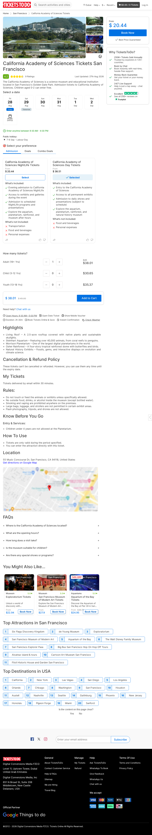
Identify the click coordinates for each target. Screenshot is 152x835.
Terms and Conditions (129, 762)
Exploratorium (101, 631)
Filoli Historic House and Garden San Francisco (38, 662)
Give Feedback (97, 773)
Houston (120, 688)
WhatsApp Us (96, 779)
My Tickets (80, 762)
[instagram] (45, 739)
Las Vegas (67, 680)
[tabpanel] (44, 37)
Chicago (39, 688)
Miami (68, 703)
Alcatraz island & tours (24, 655)
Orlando (16, 688)
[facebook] (32, 739)
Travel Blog (50, 790)
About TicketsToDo (54, 762)
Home (6, 13)
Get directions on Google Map (20, 462)
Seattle (62, 695)
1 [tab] (60, 56)
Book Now (127, 32)
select (25, 177)
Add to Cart (89, 298)
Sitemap (49, 779)
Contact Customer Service (57, 768)
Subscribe (120, 739)
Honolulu (17, 703)
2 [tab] (66, 56)
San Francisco (20, 13)
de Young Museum (69, 631)
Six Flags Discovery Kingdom (28, 631)
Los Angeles (120, 680)
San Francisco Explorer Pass (27, 647)
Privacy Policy (126, 768)
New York (42, 680)
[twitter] (39, 739)
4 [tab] (75, 56)
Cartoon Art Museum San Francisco (71, 655)
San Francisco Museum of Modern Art (33, 639)
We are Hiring (51, 784)
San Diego (93, 680)
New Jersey (135, 695)
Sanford (90, 703)
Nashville (39, 695)
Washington (64, 688)
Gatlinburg (86, 695)
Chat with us (23, 309)
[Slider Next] (83, 37)
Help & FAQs (51, 773)
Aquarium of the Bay (79, 639)
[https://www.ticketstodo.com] (17, 5)
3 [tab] (71, 56)
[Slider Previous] (5, 37)
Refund (78, 768)
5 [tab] (79, 56)
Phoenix (110, 695)
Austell (15, 695)
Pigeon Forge (43, 703)
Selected (74, 177)
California (17, 680)
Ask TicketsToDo (98, 762)
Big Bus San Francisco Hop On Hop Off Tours (83, 647)
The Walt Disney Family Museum (123, 639)
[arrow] (150, 417)
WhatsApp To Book (99, 768)
